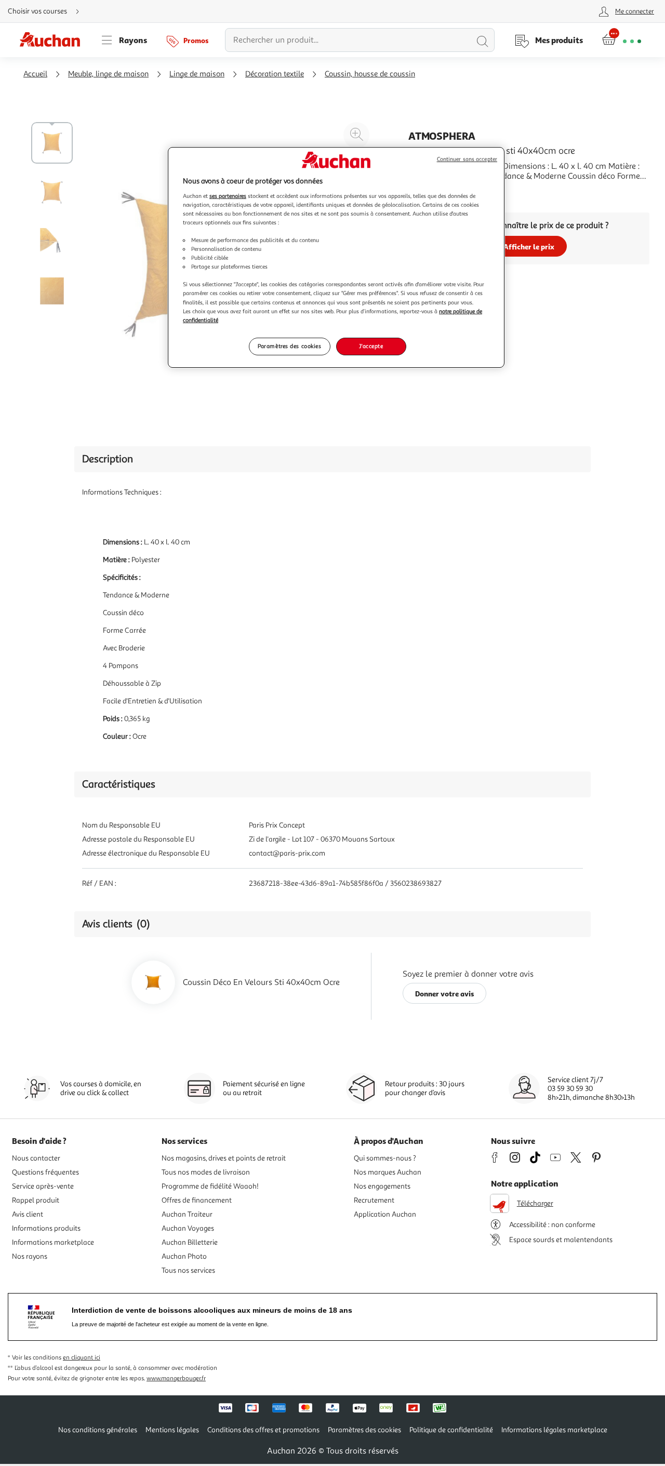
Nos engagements (382, 1186)
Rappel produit (35, 1200)
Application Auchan (385, 1214)
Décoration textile (274, 74)
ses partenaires (227, 195)
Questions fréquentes (45, 1172)
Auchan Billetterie (190, 1242)
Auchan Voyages (188, 1228)
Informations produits (46, 1228)
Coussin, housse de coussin (370, 74)
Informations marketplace (53, 1242)
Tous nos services (188, 1270)
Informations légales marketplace (554, 1429)
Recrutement (374, 1200)
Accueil (35, 74)
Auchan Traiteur (187, 1214)
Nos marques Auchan (387, 1172)
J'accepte (371, 346)
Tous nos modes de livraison (206, 1172)
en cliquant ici (81, 1358)
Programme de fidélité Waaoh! (210, 1186)
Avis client (27, 1214)
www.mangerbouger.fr (176, 1378)
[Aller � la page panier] (621, 40)
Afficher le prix (528, 246)
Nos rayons (29, 1256)
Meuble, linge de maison (108, 74)
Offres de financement (197, 1200)
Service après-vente (43, 1186)
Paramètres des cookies (290, 346)
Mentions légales (172, 1429)
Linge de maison (196, 74)
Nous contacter (36, 1158)
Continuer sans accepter (467, 159)
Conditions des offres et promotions (263, 1429)
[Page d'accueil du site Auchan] (53, 40)
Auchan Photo (184, 1256)
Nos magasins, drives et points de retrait (224, 1158)
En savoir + (428, 191)
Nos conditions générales (97, 1429)
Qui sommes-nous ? (385, 1158)
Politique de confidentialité (451, 1429)
